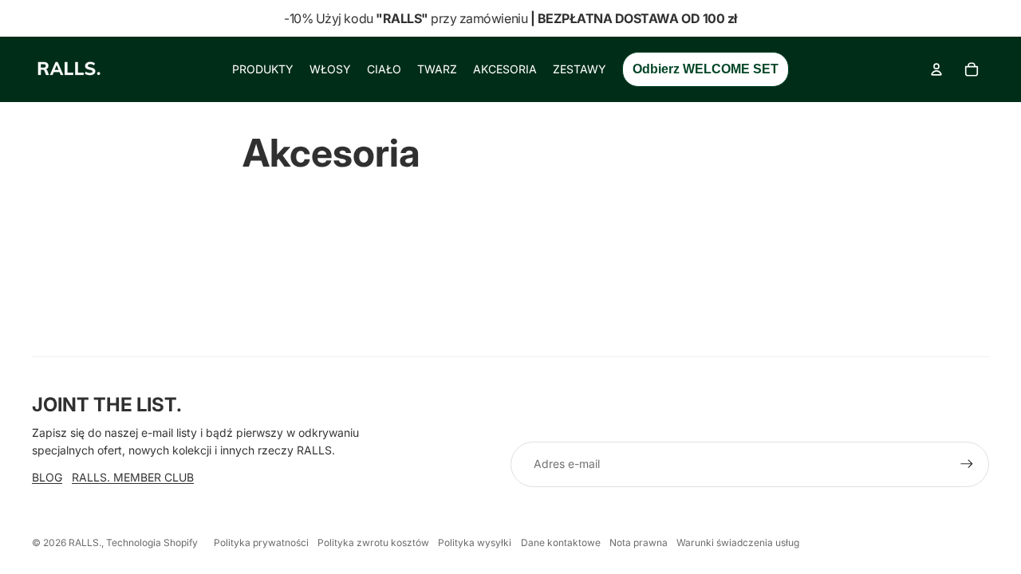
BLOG (47, 477)
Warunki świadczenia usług (737, 542)
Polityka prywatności (261, 542)
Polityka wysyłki (474, 542)
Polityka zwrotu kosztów (373, 542)
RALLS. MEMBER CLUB (133, 477)
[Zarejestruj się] (967, 464)
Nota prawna (638, 542)
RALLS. (85, 542)
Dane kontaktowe (561, 542)
